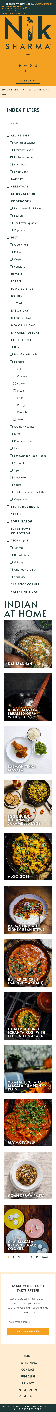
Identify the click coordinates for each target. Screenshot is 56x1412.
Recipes (15, 90)
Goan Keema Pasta (26, 1195)
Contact (28, 1369)
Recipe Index (28, 1362)
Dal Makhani (21, 663)
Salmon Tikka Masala (22, 768)
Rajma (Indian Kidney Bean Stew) (26, 927)
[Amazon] (25, 71)
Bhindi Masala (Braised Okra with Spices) (22, 713)
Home (5, 90)
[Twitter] (25, 1390)
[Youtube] (25, 65)
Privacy (28, 1383)
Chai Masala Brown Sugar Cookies (22, 1245)
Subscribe (28, 1376)
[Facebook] (20, 65)
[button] (28, 54)
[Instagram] (36, 65)
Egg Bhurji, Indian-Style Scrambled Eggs (24, 819)
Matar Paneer (22, 1142)
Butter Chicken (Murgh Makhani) (26, 980)
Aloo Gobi (18, 876)
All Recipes (29, 90)
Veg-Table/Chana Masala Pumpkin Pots (25, 1085)
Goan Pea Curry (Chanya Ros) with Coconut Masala (26, 1032)
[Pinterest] (30, 65)
